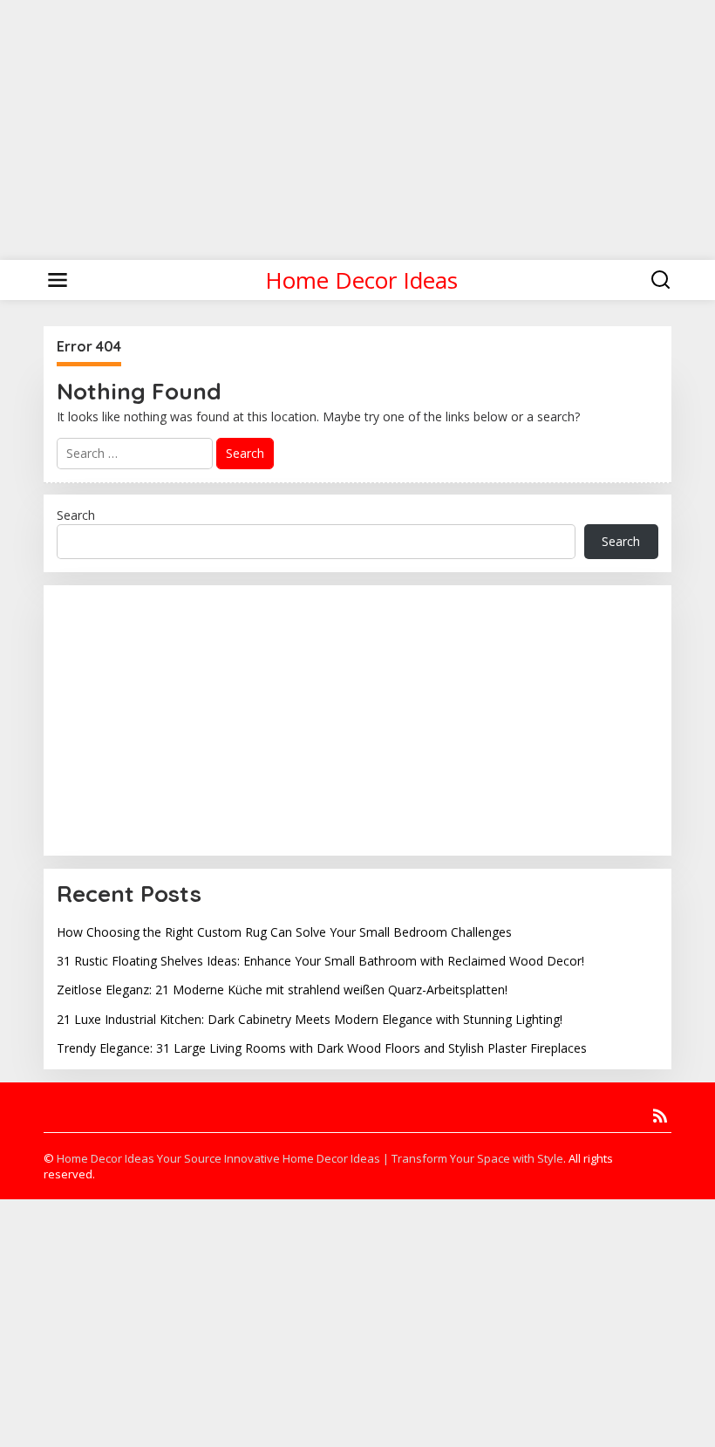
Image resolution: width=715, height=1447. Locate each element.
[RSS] (660, 1115)
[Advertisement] (357, 122)
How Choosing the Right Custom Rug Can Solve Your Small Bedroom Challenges (284, 932)
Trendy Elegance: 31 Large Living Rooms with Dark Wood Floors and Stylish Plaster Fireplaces (322, 1048)
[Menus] (58, 280)
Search (76, 515)
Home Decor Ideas (361, 280)
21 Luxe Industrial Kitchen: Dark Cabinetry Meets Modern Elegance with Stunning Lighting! (309, 1019)
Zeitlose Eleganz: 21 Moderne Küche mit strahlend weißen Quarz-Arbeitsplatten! (282, 989)
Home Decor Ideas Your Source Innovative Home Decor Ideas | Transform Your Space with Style (310, 1158)
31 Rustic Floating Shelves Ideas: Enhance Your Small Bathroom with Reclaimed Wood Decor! (320, 960)
